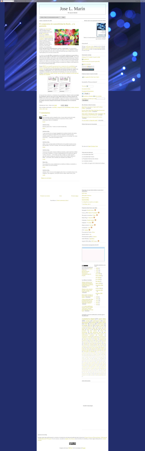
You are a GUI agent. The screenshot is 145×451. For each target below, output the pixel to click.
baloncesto (96, 357)
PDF (86, 355)
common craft (88, 358)
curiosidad (91, 346)
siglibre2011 (98, 373)
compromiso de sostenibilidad (63, 107)
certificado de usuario (86, 337)
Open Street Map (90, 343)
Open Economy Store (93, 146)
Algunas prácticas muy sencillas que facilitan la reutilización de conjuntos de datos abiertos (87, 284)
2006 (97, 268)
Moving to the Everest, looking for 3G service (92, 117)
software (100, 328)
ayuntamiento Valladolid (87, 336)
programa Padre (85, 350)
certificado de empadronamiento (90, 344)
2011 (97, 300)
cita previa (102, 344)
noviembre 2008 (99, 290)
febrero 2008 (98, 275)
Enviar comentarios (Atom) (62, 200)
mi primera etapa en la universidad (93, 47)
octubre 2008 (99, 288)
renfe (43, 108)
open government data (95, 332)
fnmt (103, 346)
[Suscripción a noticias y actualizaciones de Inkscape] (94, 225)
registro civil (97, 340)
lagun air (95, 365)
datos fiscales (98, 346)
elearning (93, 361)
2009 (97, 297)
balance (91, 357)
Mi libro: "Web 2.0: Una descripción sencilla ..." (50, 17)
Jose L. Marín (72, 8)
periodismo (101, 339)
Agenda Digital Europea (98, 333)
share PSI (104, 340)
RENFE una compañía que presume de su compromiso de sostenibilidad (58, 66)
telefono (103, 373)
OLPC (104, 341)
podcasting (102, 369)
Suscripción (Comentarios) (87, 91)
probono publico (100, 348)
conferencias (100, 323)
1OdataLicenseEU (94, 341)
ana (43, 115)
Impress (95, 236)
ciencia (83, 358)
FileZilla (86, 230)
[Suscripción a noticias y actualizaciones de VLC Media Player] (94, 217)
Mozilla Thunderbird (93, 212)
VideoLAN (90, 217)
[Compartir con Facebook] (66, 105)
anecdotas (54, 107)
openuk (84, 368)
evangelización (89, 326)
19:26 (44, 167)
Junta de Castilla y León (94, 354)
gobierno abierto (91, 328)
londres (101, 330)
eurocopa (85, 362)
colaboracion (101, 326)
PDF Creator (94, 241)
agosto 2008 (98, 283)
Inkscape (91, 225)
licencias (90, 339)
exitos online (102, 322)
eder (84, 361)
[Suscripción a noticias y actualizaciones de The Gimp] (92, 222)
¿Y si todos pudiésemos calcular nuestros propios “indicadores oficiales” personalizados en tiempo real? (87, 309)
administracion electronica (88, 335)
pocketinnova (84, 340)
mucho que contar (89, 46)
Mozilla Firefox (90, 210)
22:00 (44, 175)
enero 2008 (98, 273)
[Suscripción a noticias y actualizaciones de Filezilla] (89, 230)
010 (97, 351)
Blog (63, 17)
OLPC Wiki (84, 193)
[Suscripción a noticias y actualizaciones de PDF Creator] (98, 241)
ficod (98, 362)
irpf (83, 365)
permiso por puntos (89, 369)
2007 (97, 270)
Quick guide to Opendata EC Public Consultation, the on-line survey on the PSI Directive (93, 114)
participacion (96, 321)
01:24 (44, 122)
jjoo (86, 365)
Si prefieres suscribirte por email (89, 98)
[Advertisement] (59, 187)
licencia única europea (93, 347)
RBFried (70, 448)
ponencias (91, 340)
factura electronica (92, 362)
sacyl (95, 372)
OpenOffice (91, 238)
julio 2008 (98, 281)
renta (95, 326)
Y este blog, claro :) (86, 204)
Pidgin (94, 215)
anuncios (92, 323)
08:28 (44, 147)
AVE (68, 49)
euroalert (84, 328)
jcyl (82, 347)
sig (94, 373)
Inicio (60, 195)
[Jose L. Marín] (87, 96)
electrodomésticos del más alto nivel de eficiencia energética (46, 37)
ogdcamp (93, 348)
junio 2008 (98, 279)
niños (88, 348)
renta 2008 (103, 350)
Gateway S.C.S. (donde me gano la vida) (91, 57)
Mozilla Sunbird (90, 220)
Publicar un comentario (46, 178)
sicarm (91, 373)
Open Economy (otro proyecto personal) (90, 61)
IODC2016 (95, 329)
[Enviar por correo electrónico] (61, 105)
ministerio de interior (95, 366)
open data (102, 319)
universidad (85, 341)
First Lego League (85, 354)
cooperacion (84, 346)
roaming (91, 372)
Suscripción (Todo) (86, 88)
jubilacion (90, 365)
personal (93, 322)
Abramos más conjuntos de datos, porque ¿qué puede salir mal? (87, 290)
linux (99, 365)
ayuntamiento (99, 343)
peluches (97, 368)
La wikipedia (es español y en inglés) (90, 202)
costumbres (95, 337)
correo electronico (91, 359)
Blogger (83, 448)
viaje (46, 108)
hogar (85, 339)
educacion (88, 361)
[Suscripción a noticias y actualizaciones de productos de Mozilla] (95, 210)
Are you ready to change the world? (89, 120)
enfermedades (103, 361)
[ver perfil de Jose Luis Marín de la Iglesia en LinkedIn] (86, 64)
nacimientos (84, 332)
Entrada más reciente (45, 195)
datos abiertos (93, 330)
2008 (97, 272)
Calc (90, 234)
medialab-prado (84, 366)
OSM (84, 343)
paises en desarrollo (90, 368)
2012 (97, 302)
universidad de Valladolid (89, 351)
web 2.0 (89, 329)
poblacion (96, 369)
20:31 (44, 139)
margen (103, 365)
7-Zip (89, 227)
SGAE (92, 355)
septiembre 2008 (99, 285)
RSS (89, 355)
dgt (96, 359)
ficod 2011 (102, 362)
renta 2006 (97, 350)
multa (101, 366)
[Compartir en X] (64, 105)
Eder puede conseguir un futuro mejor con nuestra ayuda (87, 296)
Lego (101, 354)
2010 (97, 298)
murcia (104, 366)
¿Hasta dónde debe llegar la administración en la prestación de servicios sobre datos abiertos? (87, 301)
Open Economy (85, 197)
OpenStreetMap (85, 199)
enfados (72, 107)
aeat (91, 325)
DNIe (100, 341)
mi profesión (86, 49)
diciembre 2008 (99, 293)
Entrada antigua (74, 195)
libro (86, 347)
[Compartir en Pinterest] (67, 105)
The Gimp (89, 222)
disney (99, 359)
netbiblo (95, 339)
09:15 (44, 128)
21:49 (44, 159)
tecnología (85, 325)
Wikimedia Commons (86, 195)
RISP (86, 323)
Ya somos (84, 86)
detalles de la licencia (70, 438)
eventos (87, 321)
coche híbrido (48, 29)
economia (104, 359)
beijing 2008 (102, 357)
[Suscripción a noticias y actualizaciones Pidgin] (97, 215)
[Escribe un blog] (63, 105)
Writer (93, 232)
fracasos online (99, 325)
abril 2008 (98, 277)
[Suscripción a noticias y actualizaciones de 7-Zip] (91, 227)
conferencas (84, 359)
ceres (104, 343)
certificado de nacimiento (99, 336)
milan (90, 366)
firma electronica (102, 337)
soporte (89, 333)
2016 (97, 304)
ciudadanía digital (88, 319)
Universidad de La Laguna (100, 355)
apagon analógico (85, 357)
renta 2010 (85, 372)
